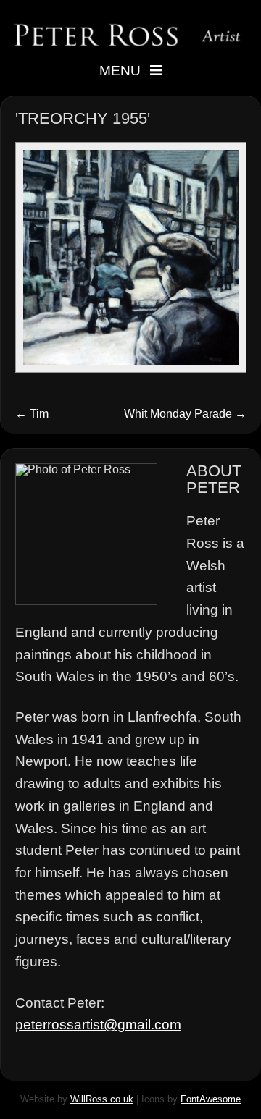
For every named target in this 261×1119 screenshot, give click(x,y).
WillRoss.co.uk (101, 1099)
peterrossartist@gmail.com (98, 1024)
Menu (120, 70)
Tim (32, 414)
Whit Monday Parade (185, 414)
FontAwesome (211, 1099)
